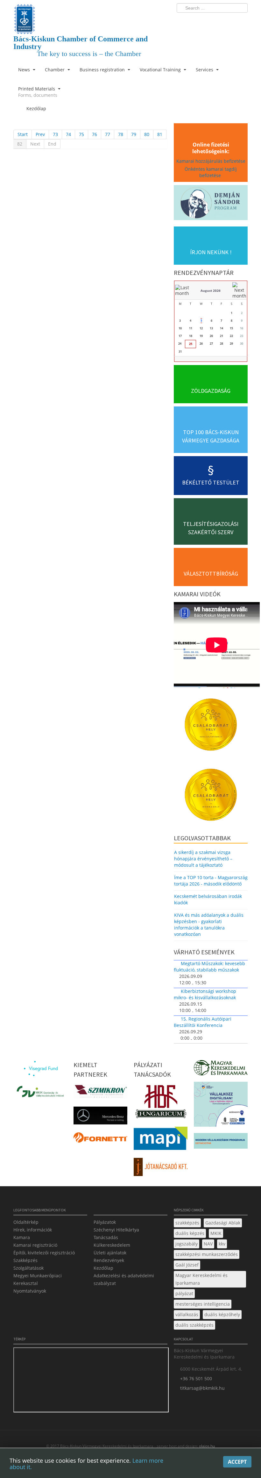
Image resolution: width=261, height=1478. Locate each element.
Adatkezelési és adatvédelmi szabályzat (124, 1279)
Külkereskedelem (112, 1245)
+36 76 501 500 (196, 1378)
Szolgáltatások (28, 1268)
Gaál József (187, 1265)
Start (23, 134)
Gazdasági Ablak (222, 1223)
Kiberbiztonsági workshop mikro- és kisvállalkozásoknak (205, 994)
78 (120, 134)
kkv (222, 1244)
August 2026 (211, 290)
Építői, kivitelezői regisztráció (44, 1253)
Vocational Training (161, 70)
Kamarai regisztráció (35, 1245)
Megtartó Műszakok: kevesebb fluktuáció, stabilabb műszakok (209, 966)
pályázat (184, 1293)
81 (159, 134)
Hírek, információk (32, 1230)
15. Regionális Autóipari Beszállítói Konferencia (202, 1022)
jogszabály (186, 1244)
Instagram (229, 21)
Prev (40, 134)
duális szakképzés (194, 1325)
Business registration (103, 70)
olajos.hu (206, 1446)
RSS (241, 21)
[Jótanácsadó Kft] (160, 1169)
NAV (208, 1244)
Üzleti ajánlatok (110, 1253)
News (24, 70)
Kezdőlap (103, 1268)
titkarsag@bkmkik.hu (202, 1388)
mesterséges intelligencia (202, 1304)
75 (81, 134)
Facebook (206, 21)
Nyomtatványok (29, 1291)
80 (146, 134)
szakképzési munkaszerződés (206, 1254)
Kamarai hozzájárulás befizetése (210, 161)
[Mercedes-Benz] (100, 1117)
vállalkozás (186, 1314)
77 (107, 134)
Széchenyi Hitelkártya (116, 1230)
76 (94, 134)
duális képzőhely (222, 1314)
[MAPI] (160, 1140)
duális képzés (189, 1233)
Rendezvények (109, 1260)
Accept (237, 1461)
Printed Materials (37, 92)
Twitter (217, 21)
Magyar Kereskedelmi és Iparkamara (201, 1279)
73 (55, 134)
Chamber (55, 70)
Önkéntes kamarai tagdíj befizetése (211, 172)
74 (68, 134)
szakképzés (187, 1223)
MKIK (216, 1233)
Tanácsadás (106, 1237)
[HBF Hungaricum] (160, 1103)
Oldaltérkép (26, 1222)
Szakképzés (25, 1260)
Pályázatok (105, 1222)
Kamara (21, 1237)
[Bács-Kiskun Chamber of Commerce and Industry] (90, 13)
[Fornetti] (100, 1139)
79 (133, 134)
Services (205, 70)
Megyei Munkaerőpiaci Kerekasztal (37, 1279)
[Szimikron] (100, 1093)
